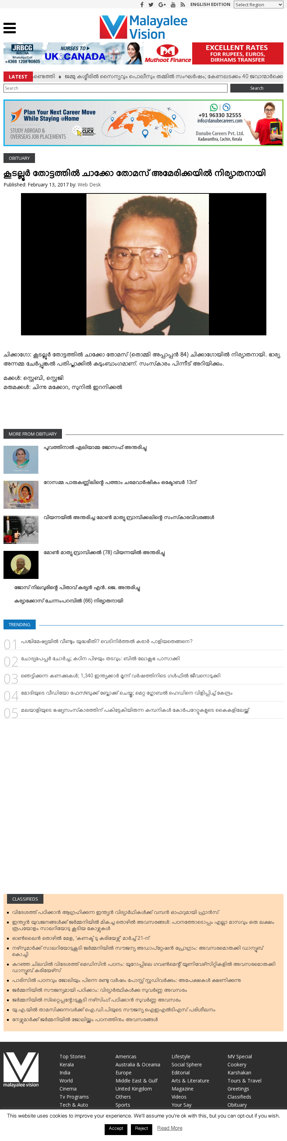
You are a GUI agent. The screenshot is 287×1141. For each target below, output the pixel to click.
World (66, 1080)
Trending (19, 624)
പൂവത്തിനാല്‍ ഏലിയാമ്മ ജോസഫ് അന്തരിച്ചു (95, 449)
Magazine (183, 1088)
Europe (123, 1072)
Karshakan (239, 1072)
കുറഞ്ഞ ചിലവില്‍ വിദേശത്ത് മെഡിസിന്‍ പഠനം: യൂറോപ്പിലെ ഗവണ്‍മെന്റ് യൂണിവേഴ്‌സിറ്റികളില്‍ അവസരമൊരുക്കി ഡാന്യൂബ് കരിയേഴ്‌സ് (143, 969)
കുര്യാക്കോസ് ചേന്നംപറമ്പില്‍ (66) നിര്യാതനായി (68, 602)
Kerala (66, 1064)
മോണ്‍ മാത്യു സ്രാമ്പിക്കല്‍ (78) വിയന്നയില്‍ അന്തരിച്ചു (104, 554)
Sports (122, 1104)
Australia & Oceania (137, 1064)
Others (123, 1096)
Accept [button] (116, 1129)
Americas (125, 1056)
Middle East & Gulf (136, 1080)
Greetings (238, 1088)
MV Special (239, 1056)
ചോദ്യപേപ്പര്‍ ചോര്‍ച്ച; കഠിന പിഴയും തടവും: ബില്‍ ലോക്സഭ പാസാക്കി (100, 660)
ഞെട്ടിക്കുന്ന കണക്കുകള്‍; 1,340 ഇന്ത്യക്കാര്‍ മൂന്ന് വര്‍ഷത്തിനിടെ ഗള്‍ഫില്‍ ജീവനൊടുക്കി (120, 677)
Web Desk (89, 184)
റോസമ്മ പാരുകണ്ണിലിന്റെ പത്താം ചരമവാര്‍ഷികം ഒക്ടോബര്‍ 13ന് (120, 484)
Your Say (181, 1104)
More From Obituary (33, 434)
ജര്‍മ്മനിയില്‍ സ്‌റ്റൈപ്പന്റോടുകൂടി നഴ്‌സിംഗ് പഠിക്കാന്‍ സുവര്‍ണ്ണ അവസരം (96, 1001)
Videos (179, 1096)
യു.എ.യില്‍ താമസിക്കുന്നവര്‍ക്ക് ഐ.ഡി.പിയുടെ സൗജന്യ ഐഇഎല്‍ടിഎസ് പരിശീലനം (114, 1011)
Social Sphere (187, 1064)
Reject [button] (141, 1129)
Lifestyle (181, 1056)
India (64, 1072)
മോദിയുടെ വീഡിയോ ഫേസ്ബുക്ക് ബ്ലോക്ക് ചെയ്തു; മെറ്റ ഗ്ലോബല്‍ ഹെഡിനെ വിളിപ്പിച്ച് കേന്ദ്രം (127, 694)
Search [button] (257, 88)
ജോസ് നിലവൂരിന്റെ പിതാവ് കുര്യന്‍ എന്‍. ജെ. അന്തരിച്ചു (77, 589)
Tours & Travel (244, 1080)
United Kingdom (133, 1088)
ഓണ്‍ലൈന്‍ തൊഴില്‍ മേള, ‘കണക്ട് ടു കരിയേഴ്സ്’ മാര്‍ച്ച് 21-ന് (80, 940)
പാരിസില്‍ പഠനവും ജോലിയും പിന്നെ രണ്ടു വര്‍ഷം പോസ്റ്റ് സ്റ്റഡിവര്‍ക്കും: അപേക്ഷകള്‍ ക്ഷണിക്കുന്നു (126, 982)
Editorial (181, 1072)
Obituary (19, 158)
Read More (169, 1129)
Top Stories (72, 1056)
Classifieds (25, 899)
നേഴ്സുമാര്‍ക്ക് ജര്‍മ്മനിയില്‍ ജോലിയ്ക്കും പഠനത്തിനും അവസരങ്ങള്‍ (85, 1021)
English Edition (210, 4)
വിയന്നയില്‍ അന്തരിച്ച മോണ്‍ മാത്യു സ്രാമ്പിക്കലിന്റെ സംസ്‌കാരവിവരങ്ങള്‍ (129, 519)
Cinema (68, 1088)
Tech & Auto (73, 1104)
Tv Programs (74, 1096)
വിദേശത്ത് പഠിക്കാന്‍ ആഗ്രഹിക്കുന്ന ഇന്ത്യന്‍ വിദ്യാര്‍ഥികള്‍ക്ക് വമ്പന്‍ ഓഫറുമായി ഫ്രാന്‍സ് (115, 914)
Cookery (236, 1064)
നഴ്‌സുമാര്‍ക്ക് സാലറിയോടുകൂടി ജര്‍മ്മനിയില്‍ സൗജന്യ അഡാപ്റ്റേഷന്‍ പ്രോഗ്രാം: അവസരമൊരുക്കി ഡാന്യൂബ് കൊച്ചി (137, 953)
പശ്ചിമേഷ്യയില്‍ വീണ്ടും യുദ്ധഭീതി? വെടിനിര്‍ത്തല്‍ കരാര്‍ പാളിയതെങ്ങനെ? (106, 643)
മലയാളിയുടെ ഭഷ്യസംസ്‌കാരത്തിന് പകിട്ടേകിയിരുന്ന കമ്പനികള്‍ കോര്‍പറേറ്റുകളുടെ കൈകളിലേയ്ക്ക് (135, 712)
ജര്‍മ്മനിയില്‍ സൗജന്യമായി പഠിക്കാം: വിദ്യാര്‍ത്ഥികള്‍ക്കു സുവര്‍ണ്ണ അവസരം (99, 992)
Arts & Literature (190, 1080)
